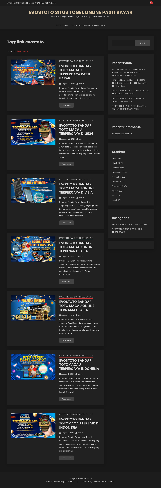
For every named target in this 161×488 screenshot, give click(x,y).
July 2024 (116, 195)
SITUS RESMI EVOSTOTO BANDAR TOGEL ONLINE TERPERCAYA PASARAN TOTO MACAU (128, 72)
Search (142, 43)
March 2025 (117, 163)
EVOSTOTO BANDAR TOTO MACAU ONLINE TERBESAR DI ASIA (76, 247)
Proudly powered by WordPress (61, 481)
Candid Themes (108, 481)
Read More (66, 105)
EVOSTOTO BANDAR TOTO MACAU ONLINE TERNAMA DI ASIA (76, 305)
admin (81, 84)
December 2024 (119, 172)
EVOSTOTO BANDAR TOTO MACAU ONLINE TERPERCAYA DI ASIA (76, 188)
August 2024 (118, 191)
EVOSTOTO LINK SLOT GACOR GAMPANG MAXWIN (31, 3)
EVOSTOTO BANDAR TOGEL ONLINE (76, 61)
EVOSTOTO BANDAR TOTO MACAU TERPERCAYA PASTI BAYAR (75, 72)
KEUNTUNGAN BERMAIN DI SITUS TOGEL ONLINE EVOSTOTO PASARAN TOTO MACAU (130, 83)
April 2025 (116, 158)
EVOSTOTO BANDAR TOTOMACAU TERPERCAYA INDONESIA (79, 364)
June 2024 (116, 200)
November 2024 (119, 177)
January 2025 (118, 167)
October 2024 (118, 181)
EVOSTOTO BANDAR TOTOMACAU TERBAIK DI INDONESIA (79, 423)
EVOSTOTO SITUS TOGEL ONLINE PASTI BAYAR (80, 12)
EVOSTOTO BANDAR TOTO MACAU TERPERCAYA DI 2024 (76, 129)
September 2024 (119, 186)
